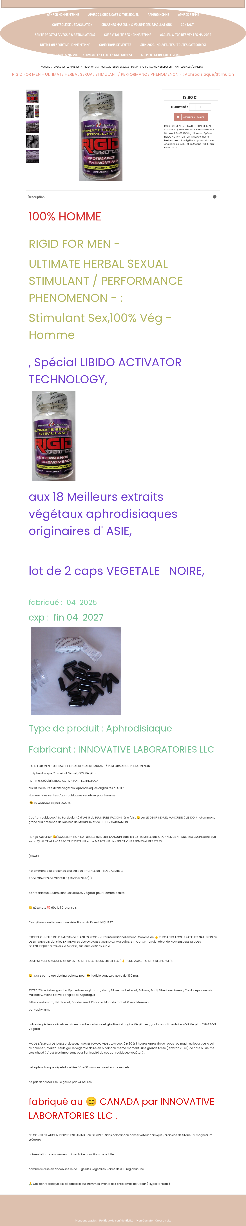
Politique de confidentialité (116, 1220)
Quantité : (179, 107)
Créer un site (163, 1220)
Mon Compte (144, 1220)
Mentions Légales (86, 1220)
